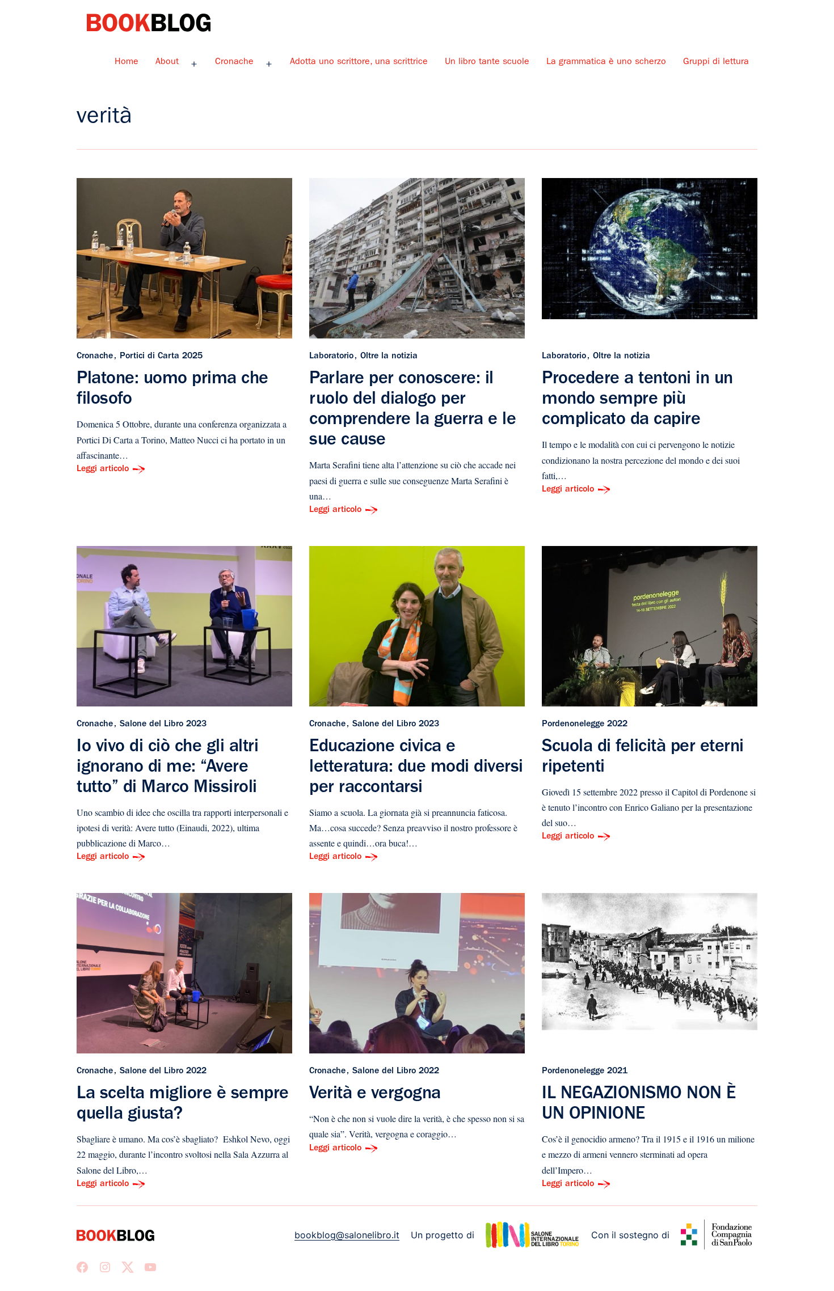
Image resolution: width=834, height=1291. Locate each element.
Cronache (234, 62)
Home (126, 62)
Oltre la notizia (389, 356)
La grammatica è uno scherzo (606, 62)
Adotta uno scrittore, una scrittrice (359, 62)
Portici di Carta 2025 (161, 356)
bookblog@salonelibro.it (346, 1235)
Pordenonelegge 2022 (584, 724)
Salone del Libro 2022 (163, 1071)
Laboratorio (331, 356)
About (167, 62)
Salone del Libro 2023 (163, 724)
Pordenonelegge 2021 (584, 1071)
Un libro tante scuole (487, 62)
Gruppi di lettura (716, 62)
